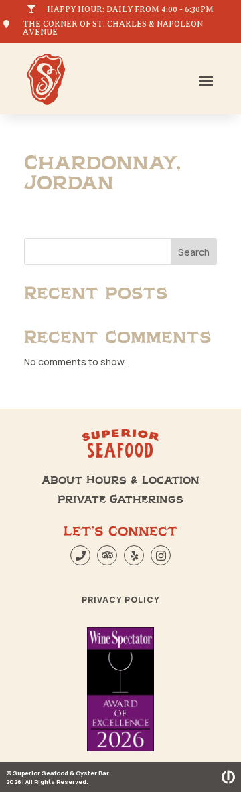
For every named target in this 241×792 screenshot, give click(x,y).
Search (194, 251)
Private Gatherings (120, 499)
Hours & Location (142, 480)
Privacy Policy (121, 599)
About (62, 480)
